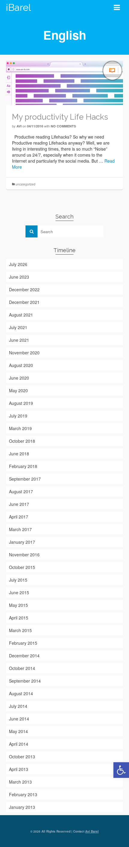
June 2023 (19, 277)
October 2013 (22, 757)
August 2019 (21, 403)
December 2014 (24, 656)
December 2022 (24, 289)
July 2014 (18, 706)
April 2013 (18, 769)
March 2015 (20, 630)
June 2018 (19, 454)
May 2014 (18, 731)
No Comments (63, 126)
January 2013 (22, 807)
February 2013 (23, 794)
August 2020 (21, 365)
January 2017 (22, 542)
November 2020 (24, 353)
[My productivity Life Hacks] (64, 82)
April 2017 (18, 517)
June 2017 (19, 504)
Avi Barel (92, 831)
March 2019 (20, 428)
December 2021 (24, 302)
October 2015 (22, 567)
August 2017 (21, 491)
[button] (121, 770)
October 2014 (22, 668)
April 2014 (18, 744)
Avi (19, 126)
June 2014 (19, 719)
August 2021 (21, 315)
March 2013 (20, 782)
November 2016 (24, 555)
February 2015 (23, 643)
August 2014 (21, 693)
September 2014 (25, 681)
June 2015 (19, 592)
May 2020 (18, 390)
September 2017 (25, 479)
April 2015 (18, 618)
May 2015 (18, 605)
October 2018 (22, 441)
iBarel (18, 7)
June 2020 (19, 378)
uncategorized (25, 184)
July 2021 (18, 327)
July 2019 (18, 416)
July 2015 (18, 580)
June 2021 (19, 340)
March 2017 (20, 529)
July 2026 (18, 264)
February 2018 (23, 466)
